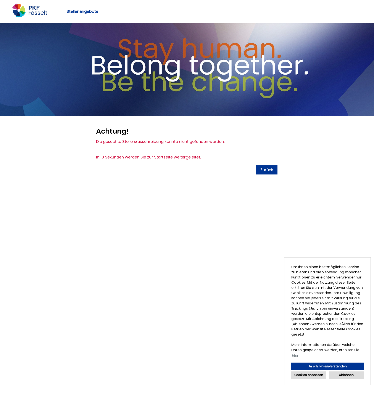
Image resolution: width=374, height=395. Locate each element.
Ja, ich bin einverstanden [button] (327, 366)
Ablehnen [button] (346, 375)
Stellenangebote (82, 11)
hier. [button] (295, 356)
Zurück (266, 170)
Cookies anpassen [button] (308, 375)
